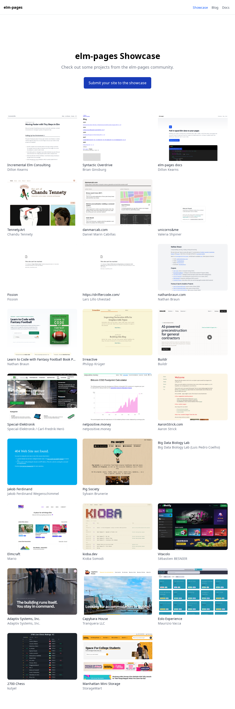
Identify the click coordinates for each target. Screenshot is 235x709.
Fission (12, 294)
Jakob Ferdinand (19, 489)
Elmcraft (13, 554)
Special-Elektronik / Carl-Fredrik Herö (35, 429)
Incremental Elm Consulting (28, 165)
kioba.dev (90, 554)
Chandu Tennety (20, 234)
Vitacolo (164, 554)
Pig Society (91, 489)
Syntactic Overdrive (97, 165)
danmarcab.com (95, 229)
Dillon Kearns (17, 169)
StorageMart (92, 688)
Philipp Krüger (94, 364)
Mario (11, 558)
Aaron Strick (167, 429)
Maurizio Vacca (169, 623)
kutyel (12, 688)
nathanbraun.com (172, 294)
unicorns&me (168, 229)
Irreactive (90, 359)
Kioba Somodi (93, 558)
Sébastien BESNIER (172, 558)
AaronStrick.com (170, 424)
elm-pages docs (170, 165)
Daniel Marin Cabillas (99, 234)
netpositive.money (97, 424)
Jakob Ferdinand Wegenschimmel (33, 493)
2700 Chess (16, 683)
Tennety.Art (16, 229)
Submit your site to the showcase (117, 82)
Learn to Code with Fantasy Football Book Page (42, 359)
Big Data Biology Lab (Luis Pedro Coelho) (189, 447)
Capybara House (95, 619)
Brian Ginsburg (94, 169)
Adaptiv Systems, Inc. (23, 619)
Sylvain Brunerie (95, 493)
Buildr (162, 359)
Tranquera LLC (94, 623)
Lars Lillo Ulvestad (96, 299)
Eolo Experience (170, 619)
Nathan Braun (169, 299)
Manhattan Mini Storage (101, 683)
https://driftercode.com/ (101, 294)
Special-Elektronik (21, 424)
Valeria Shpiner (170, 234)
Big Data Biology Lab (174, 442)
